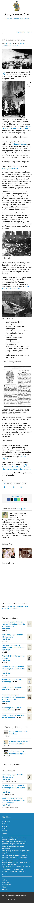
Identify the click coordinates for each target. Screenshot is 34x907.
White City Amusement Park (15, 287)
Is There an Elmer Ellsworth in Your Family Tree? (19, 742)
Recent (17, 727)
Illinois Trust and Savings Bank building (16, 127)
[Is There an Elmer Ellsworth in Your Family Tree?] (6, 741)
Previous (21, 32)
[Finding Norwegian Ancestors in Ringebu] (6, 751)
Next (28, 32)
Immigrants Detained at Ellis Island (18, 732)
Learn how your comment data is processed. (15, 607)
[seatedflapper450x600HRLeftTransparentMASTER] (17, 1)
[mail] (14, 899)
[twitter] (11, 899)
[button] (3, 553)
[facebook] (3, 899)
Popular (7, 727)
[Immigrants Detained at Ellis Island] (6, 731)
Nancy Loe (7, 43)
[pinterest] (5, 899)
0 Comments (14, 45)
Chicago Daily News (10, 168)
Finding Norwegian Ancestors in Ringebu (17, 752)
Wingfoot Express (20, 144)
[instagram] (8, 899)
